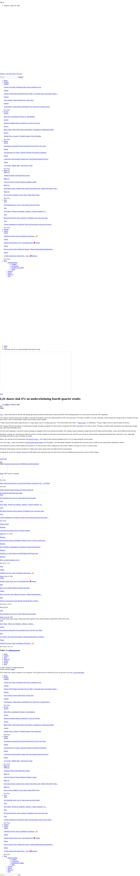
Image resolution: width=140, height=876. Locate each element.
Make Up (7, 170)
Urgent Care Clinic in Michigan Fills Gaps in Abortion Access (22, 87)
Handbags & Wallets (17, 267)
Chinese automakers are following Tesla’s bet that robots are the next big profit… (28, 224)
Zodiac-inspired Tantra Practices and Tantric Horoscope (16, 490)
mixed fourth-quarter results (34, 442)
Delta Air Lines (33, 439)
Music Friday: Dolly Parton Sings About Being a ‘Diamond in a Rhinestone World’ (29, 129)
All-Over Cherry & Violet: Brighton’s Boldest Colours (20, 182)
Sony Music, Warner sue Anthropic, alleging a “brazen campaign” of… (25, 211)
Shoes (13, 269)
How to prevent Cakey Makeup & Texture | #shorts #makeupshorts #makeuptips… (29, 249)
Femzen (6, 229)
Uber (8, 442)
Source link (3, 459)
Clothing (14, 264)
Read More (80, 672)
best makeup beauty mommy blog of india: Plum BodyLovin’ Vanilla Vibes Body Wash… (31, 188)
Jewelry (6, 111)
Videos (6, 231)
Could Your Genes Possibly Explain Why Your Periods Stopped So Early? (26, 159)
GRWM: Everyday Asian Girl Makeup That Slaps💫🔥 (21, 236)
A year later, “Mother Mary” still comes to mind (18, 165)
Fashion (6, 82)
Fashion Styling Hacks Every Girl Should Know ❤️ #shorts (22, 243)
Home (6, 80)
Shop (5, 261)
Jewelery (10, 271)
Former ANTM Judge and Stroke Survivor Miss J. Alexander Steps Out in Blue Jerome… (31, 93)
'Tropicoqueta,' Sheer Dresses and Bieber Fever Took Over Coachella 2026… (27, 106)
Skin (1, 584)
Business (2, 527)
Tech (5, 200)
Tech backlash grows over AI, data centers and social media (22, 205)
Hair (1, 633)
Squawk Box (82, 423)
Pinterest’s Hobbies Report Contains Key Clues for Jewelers (22, 123)
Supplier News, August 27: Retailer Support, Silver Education (22, 136)
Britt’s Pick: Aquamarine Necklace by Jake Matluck (19, 116)
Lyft (1, 414)
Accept (75, 672)
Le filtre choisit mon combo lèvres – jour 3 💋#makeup (20, 256)
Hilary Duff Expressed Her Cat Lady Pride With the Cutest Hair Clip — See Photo (25, 483)
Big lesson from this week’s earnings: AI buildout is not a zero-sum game (26, 218)
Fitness (6, 141)
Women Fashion (12, 262)
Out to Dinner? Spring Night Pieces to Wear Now (19, 100)
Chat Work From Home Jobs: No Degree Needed (15, 530)
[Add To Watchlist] (38, 439)
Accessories (15, 266)
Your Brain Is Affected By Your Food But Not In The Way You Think (25, 146)
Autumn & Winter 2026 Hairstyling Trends (17, 175)
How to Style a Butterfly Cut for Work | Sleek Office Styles (22, 195)
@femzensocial (14, 650)
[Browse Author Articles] (4, 472)
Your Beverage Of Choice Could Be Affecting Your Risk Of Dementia (25, 152)
